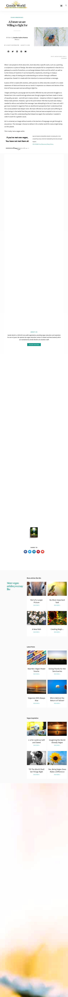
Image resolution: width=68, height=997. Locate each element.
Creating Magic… (57, 629)
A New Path (36, 629)
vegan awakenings (17, 17)
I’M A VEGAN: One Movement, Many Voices (42, 144)
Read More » (36, 605)
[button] (61, 5)
